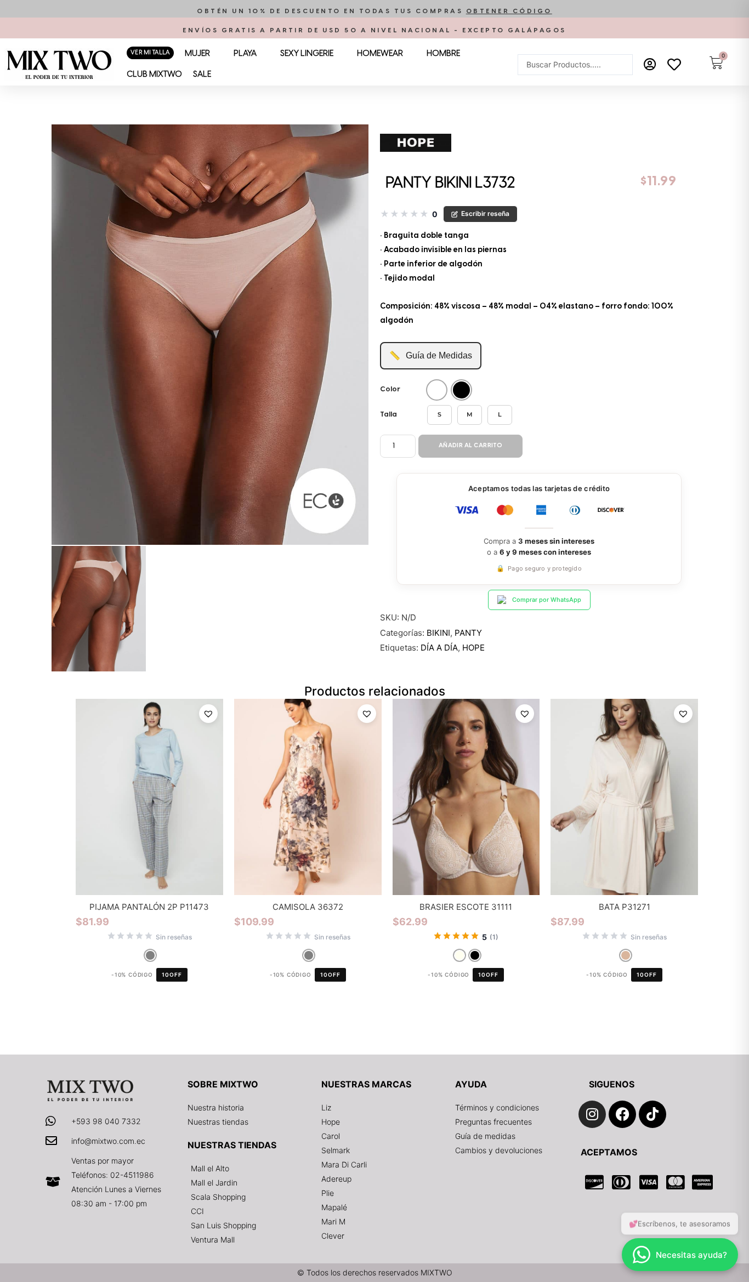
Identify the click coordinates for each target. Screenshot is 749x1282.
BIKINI (438, 633)
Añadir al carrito (471, 445)
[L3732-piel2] (99, 608)
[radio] (436, 390)
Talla (388, 414)
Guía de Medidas (430, 355)
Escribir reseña (485, 213)
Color (390, 389)
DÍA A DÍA (439, 647)
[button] (374, 11)
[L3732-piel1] (210, 334)
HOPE (473, 647)
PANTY (468, 633)
